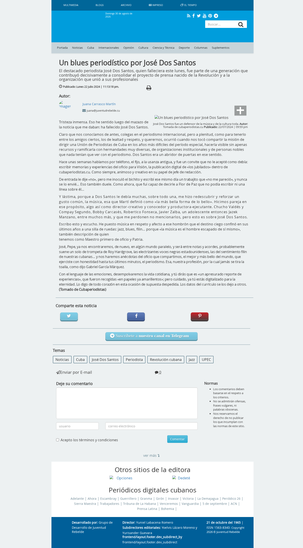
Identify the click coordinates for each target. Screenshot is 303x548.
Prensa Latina (147, 509)
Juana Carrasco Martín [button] (99, 104)
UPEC (206, 359)
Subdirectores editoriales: (141, 528)
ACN (234, 504)
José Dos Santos (105, 359)
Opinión (128, 48)
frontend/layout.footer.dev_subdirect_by (152, 537)
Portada (62, 48)
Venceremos (169, 504)
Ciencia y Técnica (163, 48)
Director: (128, 523)
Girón (160, 499)
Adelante (77, 499)
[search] (241, 24)
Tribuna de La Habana (139, 504)
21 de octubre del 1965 (224, 523)
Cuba (90, 48)
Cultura (143, 48)
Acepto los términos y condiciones (89, 440)
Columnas (200, 48)
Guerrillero (128, 499)
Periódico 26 (231, 499)
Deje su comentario (74, 383)
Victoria (188, 499)
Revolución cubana (166, 359)
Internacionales (108, 48)
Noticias (77, 48)
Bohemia (167, 509)
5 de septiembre (215, 504)
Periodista (134, 359)
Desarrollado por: (85, 523)
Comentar (177, 439)
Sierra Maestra (85, 504)
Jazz (192, 359)
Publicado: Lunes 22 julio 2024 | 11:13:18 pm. (91, 86)
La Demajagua (207, 499)
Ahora (92, 499)
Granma (146, 499)
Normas (211, 383)
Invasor (173, 499)
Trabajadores (109, 504)
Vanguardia (190, 504)
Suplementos (220, 48)
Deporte (184, 48)
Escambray (108, 499)
